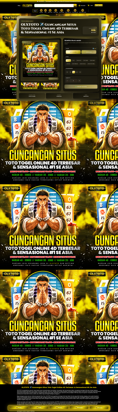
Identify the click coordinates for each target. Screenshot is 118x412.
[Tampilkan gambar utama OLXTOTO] (30, 86)
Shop (19, 5)
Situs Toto (42, 396)
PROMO (20, 407)
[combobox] (54, 5)
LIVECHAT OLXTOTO (82, 86)
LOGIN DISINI (89, 52)
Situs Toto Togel (34, 401)
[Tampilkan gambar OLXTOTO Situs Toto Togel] (50, 86)
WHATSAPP (80, 407)
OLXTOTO (19, 390)
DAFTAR (60, 407)
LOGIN (39, 407)
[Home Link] (27, 5)
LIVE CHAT (100, 407)
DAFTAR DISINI (73, 52)
